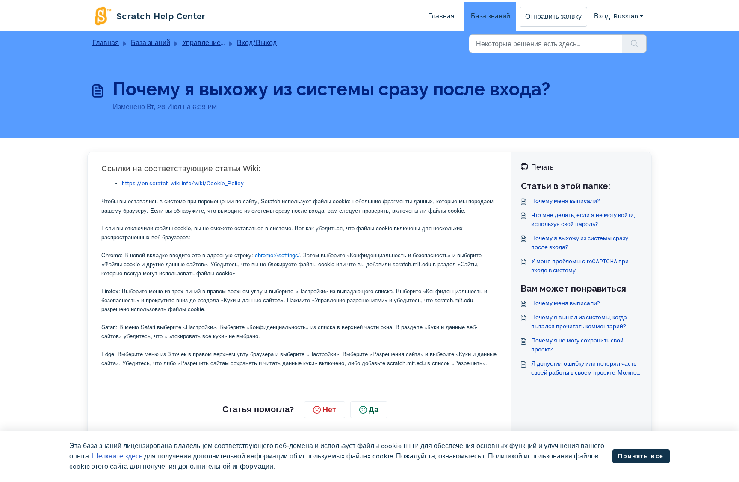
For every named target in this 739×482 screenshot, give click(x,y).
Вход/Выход (257, 43)
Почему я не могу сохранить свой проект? (577, 345)
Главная (441, 16)
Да (373, 409)
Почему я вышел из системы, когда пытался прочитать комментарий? (579, 322)
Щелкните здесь (117, 456)
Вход (602, 16)
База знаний (490, 16)
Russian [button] (625, 16)
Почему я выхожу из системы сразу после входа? (579, 243)
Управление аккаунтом (218, 43)
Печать (542, 167)
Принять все (641, 456)
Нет (329, 409)
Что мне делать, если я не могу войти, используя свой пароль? (583, 219)
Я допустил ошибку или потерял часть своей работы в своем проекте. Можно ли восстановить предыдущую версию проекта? (584, 368)
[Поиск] (634, 43)
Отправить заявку (553, 16)
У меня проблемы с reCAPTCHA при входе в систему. (580, 266)
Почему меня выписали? (565, 201)
